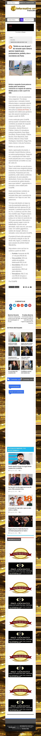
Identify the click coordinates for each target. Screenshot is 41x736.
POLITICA (12, 39)
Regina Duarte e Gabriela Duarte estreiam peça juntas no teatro (18, 530)
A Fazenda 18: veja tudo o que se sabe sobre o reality (19, 509)
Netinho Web (25, 728)
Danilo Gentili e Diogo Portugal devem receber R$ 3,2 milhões (19, 467)
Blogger (23, 32)
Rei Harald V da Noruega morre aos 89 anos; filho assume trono (19, 488)
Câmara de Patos (23, 110)
